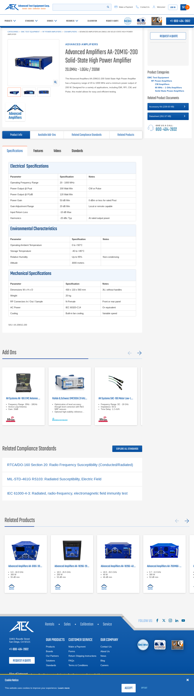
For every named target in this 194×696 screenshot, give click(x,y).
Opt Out (144, 688)
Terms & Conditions (78, 665)
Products (50, 646)
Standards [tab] (77, 151)
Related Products (125, 134)
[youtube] (183, 621)
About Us (105, 651)
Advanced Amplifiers (81, 44)
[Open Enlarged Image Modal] (55, 82)
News (103, 656)
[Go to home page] (27, 7)
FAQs (71, 660)
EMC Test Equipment (30, 32)
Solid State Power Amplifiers (169, 91)
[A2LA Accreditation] (160, 644)
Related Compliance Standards (87, 134)
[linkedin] (176, 621)
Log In (172, 7)
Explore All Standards (127, 449)
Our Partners (52, 656)
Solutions (50, 660)
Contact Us (106, 646)
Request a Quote (22, 660)
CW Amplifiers (70, 32)
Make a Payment (77, 646)
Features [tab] (38, 151)
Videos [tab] (57, 151)
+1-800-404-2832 (18, 649)
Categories (13, 32)
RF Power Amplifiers (51, 32)
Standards (51, 665)
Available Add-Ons (47, 134)
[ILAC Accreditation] (143, 645)
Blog (102, 660)
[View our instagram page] (170, 621)
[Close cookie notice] (187, 679)
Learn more (64, 688)
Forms (72, 651)
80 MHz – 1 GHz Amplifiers (168, 87)
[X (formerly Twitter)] (164, 621)
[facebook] (157, 621)
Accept (128, 688)
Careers (104, 665)
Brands (49, 651)
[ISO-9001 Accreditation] (177, 644)
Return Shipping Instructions (82, 656)
